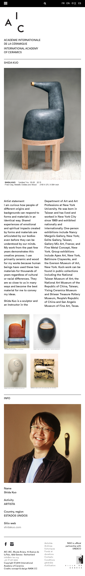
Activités (48, 543)
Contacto (48, 557)
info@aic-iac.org (11, 557)
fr (63, 3)
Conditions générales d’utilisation (50, 563)
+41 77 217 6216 (11, 560)
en (68, 3)
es (79, 3)
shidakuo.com (12, 527)
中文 (74, 3)
